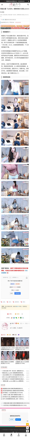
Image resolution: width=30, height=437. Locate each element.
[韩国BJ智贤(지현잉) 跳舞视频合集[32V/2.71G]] (22, 341)
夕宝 (3, 19)
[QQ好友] (14, 318)
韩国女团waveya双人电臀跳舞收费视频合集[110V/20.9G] (13, 372)
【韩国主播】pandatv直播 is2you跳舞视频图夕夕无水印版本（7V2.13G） (13, 381)
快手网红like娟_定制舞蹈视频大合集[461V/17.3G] (13, 396)
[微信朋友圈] (16, 318)
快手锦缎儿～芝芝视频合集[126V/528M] (12, 392)
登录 (11, 293)
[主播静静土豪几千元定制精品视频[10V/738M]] (22, 355)
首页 (1, 14)
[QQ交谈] (27, 431)
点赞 (10, 314)
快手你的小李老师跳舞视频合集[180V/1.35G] (15, 405)
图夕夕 (17, 306)
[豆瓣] (20, 317)
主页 (10, 334)
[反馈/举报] (22, 314)
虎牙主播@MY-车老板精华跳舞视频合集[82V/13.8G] (13, 379)
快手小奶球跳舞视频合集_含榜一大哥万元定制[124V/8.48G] (13, 398)
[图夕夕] (15, 5)
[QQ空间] (18, 317)
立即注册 (17, 293)
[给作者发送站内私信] (19, 335)
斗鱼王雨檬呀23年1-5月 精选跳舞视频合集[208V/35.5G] (13, 375)
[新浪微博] (11, 318)
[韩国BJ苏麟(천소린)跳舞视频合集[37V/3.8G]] (8, 355)
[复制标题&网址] (23, 318)
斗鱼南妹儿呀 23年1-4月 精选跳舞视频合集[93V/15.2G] (8, 349)
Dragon (25, 429)
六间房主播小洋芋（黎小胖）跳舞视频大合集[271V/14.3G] (13, 370)
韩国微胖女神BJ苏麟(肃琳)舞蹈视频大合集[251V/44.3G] (13, 388)
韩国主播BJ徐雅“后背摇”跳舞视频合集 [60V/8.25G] (16, 403)
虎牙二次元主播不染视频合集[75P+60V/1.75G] (13, 377)
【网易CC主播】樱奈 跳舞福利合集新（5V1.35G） (13, 394)
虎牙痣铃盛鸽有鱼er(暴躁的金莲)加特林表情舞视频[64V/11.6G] (13, 390)
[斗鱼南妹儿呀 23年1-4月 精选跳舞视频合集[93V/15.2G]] (8, 341)
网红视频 (5, 14)
